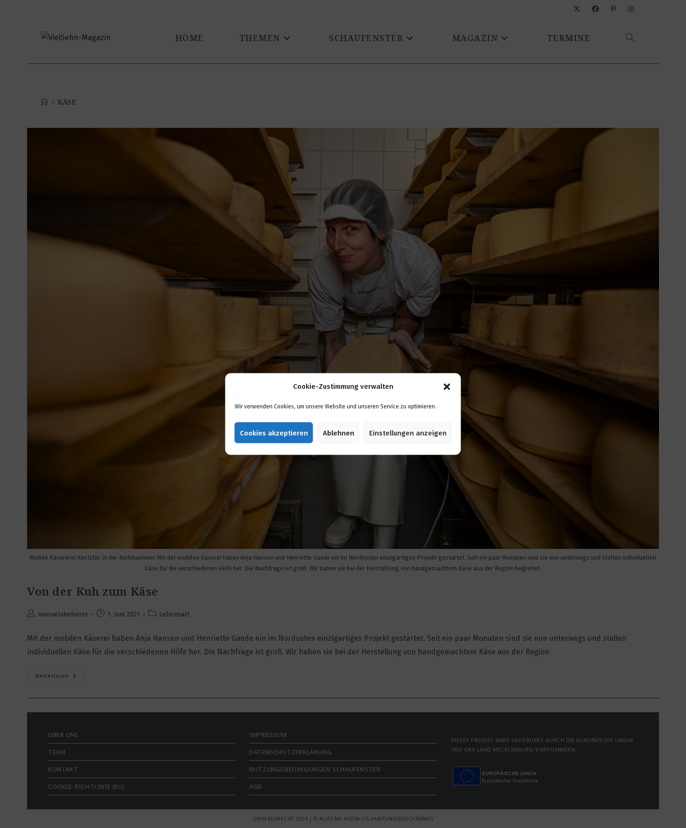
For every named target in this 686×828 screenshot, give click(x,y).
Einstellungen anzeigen (408, 432)
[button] (447, 386)
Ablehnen (338, 432)
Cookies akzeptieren (274, 432)
